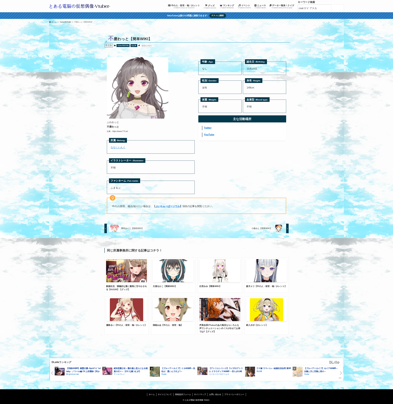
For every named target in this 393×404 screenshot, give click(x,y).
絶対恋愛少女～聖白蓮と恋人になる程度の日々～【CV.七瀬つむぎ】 (131, 370)
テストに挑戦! (217, 15)
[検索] (338, 8)
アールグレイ (119, 374)
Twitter (208, 128)
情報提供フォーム (183, 394)
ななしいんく (147, 45)
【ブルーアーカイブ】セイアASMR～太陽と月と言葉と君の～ (321, 370)
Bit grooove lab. (72, 374)
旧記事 (133, 45)
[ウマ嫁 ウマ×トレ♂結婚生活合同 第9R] (250, 372)
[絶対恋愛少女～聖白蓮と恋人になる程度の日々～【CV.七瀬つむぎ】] (107, 372)
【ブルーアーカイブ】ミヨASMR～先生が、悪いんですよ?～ (178, 370)
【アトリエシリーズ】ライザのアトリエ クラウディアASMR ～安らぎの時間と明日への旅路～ (226, 371)
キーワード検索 (306, 2)
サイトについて (165, 394)
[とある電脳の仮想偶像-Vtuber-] (80, 6)
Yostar (164, 374)
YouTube (209, 134)
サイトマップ (200, 394)
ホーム (152, 394)
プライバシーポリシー (234, 394)
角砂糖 (259, 371)
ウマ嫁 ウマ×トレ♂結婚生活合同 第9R (274, 368)
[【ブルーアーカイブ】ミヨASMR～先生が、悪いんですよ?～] (155, 372)
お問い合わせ (215, 394)
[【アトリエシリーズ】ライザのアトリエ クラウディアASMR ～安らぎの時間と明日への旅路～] (202, 372)
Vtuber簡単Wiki (123, 45)
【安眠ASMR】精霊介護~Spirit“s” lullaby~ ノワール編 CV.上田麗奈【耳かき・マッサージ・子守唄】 (83, 371)
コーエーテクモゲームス (219, 374)
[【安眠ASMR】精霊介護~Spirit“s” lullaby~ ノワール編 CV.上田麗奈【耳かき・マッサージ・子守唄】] (60, 372)
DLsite (334, 362)
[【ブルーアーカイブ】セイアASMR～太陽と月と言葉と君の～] (298, 372)
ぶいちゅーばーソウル (167, 206)
